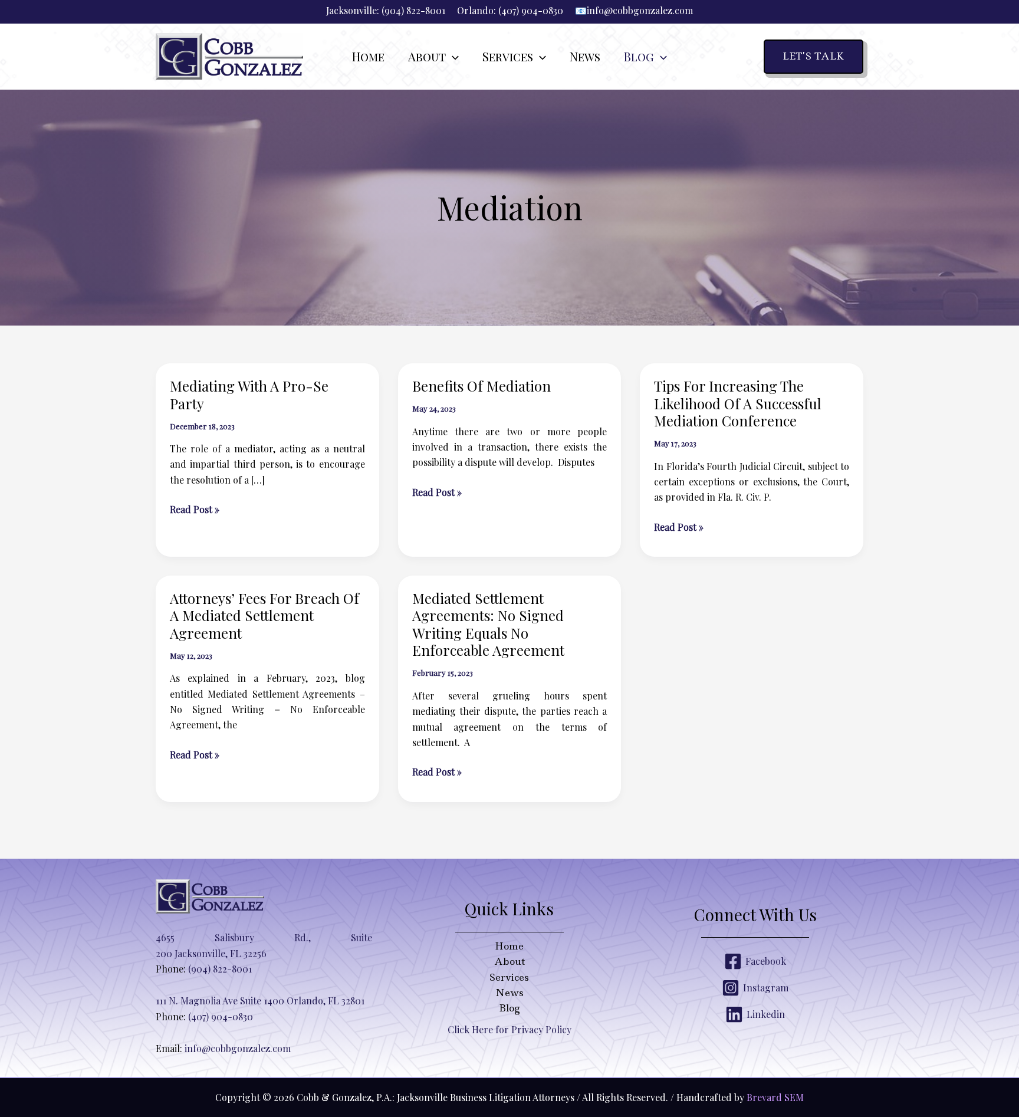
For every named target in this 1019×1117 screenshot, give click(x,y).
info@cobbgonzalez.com (640, 10)
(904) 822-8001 (413, 10)
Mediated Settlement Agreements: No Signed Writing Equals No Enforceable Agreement (488, 624)
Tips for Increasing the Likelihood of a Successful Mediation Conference (737, 403)
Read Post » (194, 509)
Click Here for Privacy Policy (509, 1029)
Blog (509, 1007)
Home (509, 945)
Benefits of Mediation (481, 385)
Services (509, 977)
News (509, 992)
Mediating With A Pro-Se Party (249, 394)
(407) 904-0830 (530, 10)
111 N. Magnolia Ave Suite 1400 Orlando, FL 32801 (260, 1000)
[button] (452, 56)
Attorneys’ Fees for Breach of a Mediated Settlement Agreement (264, 615)
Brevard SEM (775, 1097)
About (509, 961)
